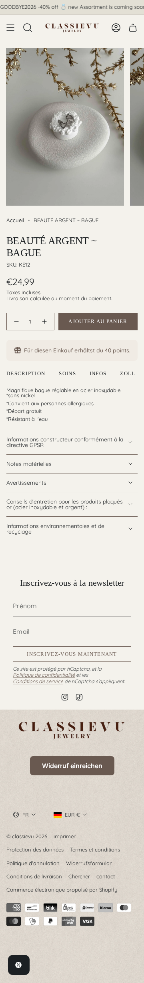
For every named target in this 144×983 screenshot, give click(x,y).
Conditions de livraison (34, 876)
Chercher (79, 876)
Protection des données (35, 849)
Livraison (17, 298)
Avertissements (26, 482)
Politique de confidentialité (44, 675)
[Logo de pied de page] (72, 730)
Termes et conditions (95, 849)
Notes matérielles (29, 463)
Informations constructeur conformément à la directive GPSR (64, 442)
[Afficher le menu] (10, 27)
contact (105, 876)
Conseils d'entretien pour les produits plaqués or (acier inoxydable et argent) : (64, 504)
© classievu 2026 (26, 836)
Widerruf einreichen (72, 766)
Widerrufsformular (89, 863)
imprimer (65, 836)
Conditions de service (38, 681)
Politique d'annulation (33, 863)
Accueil (15, 220)
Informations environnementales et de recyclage (55, 528)
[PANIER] (132, 27)
